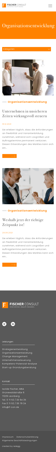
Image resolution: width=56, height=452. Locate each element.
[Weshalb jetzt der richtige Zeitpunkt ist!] (28, 186)
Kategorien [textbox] (9, 49)
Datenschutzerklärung (27, 437)
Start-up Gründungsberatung (19, 367)
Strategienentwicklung (15, 349)
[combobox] (26, 49)
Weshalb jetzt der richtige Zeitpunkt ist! (23, 222)
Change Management (15, 356)
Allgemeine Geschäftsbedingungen (19, 440)
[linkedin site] (13, 323)
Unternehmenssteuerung (16, 360)
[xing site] (4, 323)
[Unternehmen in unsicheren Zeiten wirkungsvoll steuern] (28, 77)
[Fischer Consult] (14, 5)
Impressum (8, 437)
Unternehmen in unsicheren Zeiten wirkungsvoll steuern (24, 113)
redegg (16, 446)
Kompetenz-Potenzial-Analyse (19, 363)
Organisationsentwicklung (27, 102)
